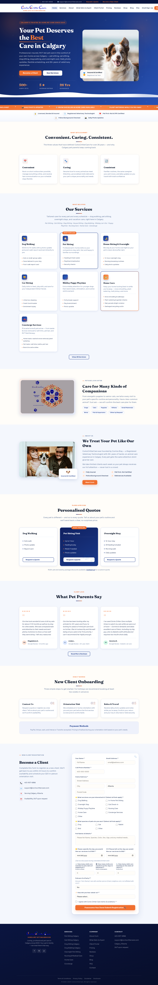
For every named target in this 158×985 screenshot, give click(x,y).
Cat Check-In (113, 804)
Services (62, 8)
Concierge (68, 964)
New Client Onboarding (79, 681)
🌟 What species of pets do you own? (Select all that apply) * (98, 821)
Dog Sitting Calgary (71, 944)
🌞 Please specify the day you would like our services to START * (89, 850)
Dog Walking (82, 800)
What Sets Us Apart (83, 8)
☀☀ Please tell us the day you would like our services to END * (119, 850)
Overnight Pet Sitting (72, 952)
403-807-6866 (120, 936)
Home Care (82, 812)
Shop (125, 8)
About (71, 8)
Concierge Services (115, 812)
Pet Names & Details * (83, 834)
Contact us (90, 570)
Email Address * (112, 758)
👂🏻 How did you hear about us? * (87, 893)
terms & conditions (108, 902)
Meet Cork (89, 482)
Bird (79, 828)
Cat (99, 824)
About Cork (93, 936)
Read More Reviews (79, 654)
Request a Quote (92, 2)
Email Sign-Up (147, 8)
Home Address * (81, 777)
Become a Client (30, 73)
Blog (132, 8)
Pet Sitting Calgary (71, 936)
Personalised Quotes (79, 510)
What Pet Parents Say (79, 596)
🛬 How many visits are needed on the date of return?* (124, 866)
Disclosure (96, 978)
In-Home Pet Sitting (115, 800)
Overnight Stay (83, 804)
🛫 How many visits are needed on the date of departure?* (84, 866)
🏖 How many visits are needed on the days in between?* (104, 866)
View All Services (79, 357)
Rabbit (120, 824)
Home (54, 8)
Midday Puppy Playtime (86, 808)
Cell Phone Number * (83, 768)
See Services (53, 73)
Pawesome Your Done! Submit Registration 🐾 (105, 907)
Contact (92, 968)
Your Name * (79, 758)
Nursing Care (113, 808)
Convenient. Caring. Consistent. (79, 137)
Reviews (117, 8)
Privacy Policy (77, 978)
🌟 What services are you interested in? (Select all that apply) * (99, 797)
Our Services (79, 209)
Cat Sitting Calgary (71, 940)
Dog (79, 824)
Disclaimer (87, 978)
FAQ (137, 8)
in (39, 951)
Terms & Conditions (64, 978)
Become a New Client (110, 2)
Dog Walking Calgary (72, 948)
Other (80, 816)
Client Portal (99, 8)
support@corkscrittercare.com (127, 940)
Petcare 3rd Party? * (83, 878)
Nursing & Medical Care (73, 956)
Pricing (109, 8)
